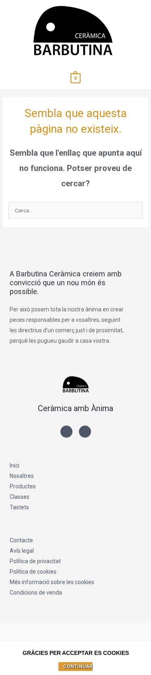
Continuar (78, 666)
